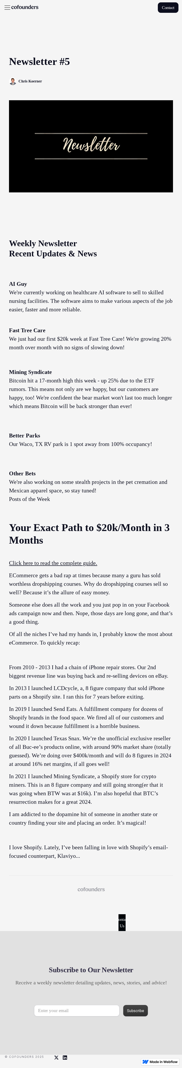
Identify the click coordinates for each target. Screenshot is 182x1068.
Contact (168, 7)
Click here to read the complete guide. (53, 563)
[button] (6, 7)
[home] (24, 7)
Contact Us (122, 922)
